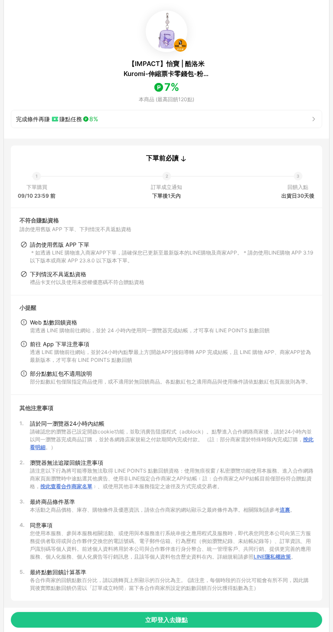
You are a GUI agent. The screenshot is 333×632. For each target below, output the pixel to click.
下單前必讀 (162, 158)
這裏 (285, 509)
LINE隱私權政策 (272, 556)
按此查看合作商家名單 (66, 486)
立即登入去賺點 (166, 619)
